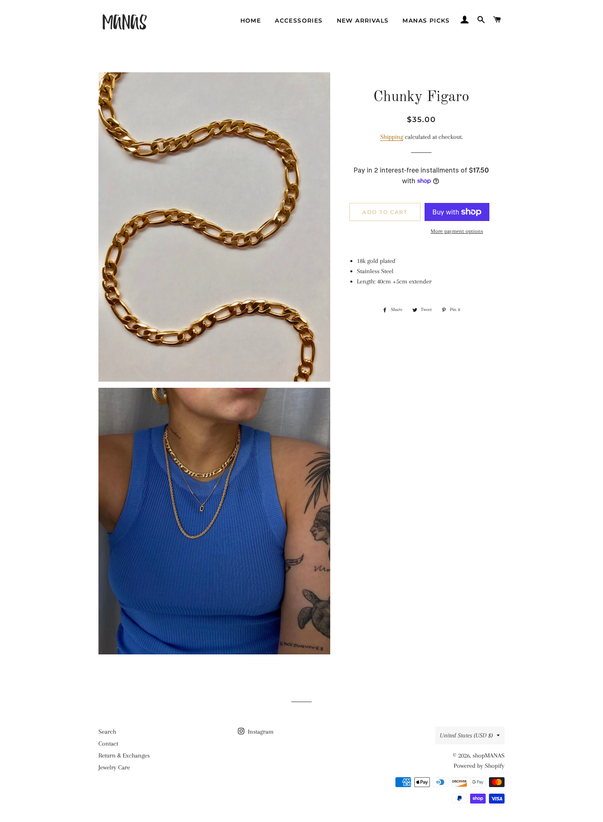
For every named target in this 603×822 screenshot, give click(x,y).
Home (250, 20)
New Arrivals (363, 20)
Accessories (298, 20)
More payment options (457, 231)
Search (107, 731)
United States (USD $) (466, 735)
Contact (108, 743)
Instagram (260, 731)
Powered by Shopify (479, 765)
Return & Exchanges (124, 755)
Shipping (391, 136)
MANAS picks (426, 20)
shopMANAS (489, 755)
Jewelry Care (114, 767)
